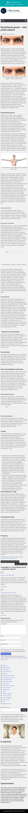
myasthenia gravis (12, 558)
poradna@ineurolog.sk (15, 2)
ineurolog (3, 592)
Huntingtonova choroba (9, 677)
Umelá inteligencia (7, 697)
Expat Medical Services (8, 675)
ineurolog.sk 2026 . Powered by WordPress (14, 811)
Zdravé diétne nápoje (21, 564)
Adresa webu (4, 644)
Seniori (4, 691)
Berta (2, 575)
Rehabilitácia (6, 689)
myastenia (20, 557)
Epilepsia (5, 673)
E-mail (3, 640)
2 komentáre (10, 34)
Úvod (4, 701)
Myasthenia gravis (5, 557)
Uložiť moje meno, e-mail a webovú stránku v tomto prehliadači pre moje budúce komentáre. (13, 650)
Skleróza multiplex (7, 693)
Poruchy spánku (7, 687)
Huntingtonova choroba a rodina (9, 561)
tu (10, 802)
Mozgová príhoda (7, 679)
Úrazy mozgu (6, 699)
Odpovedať (4, 586)
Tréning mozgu (6, 695)
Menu (3, 21)
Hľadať (24, 710)
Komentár (4, 624)
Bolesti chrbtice (7, 667)
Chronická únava (7, 671)
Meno (2, 636)
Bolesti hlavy (6, 669)
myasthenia (4, 558)
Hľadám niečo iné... (6, 707)
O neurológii (6, 683)
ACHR (15, 557)
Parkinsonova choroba (8, 685)
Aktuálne (5, 665)
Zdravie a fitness (7, 703)
